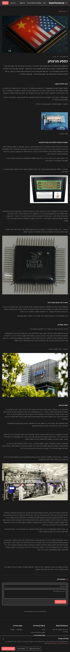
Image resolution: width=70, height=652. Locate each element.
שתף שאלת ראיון (39, 635)
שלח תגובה (59, 602)
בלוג (44, 3)
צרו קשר (22, 3)
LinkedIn (19, 629)
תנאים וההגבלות (51, 643)
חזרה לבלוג (62, 11)
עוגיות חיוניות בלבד (34, 648)
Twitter (12, 629)
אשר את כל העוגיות (8, 648)
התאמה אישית (21, 648)
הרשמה (5, 3)
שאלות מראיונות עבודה (34, 3)
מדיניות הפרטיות (62, 643)
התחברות (12, 3)
